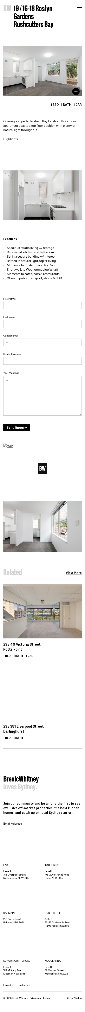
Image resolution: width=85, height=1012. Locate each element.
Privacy (34, 998)
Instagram (24, 985)
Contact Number (12, 354)
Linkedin (8, 985)
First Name (9, 298)
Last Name (9, 317)
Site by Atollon (74, 998)
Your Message (11, 372)
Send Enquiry (17, 427)
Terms (46, 998)
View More (74, 573)
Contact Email (11, 335)
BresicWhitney (21, 779)
